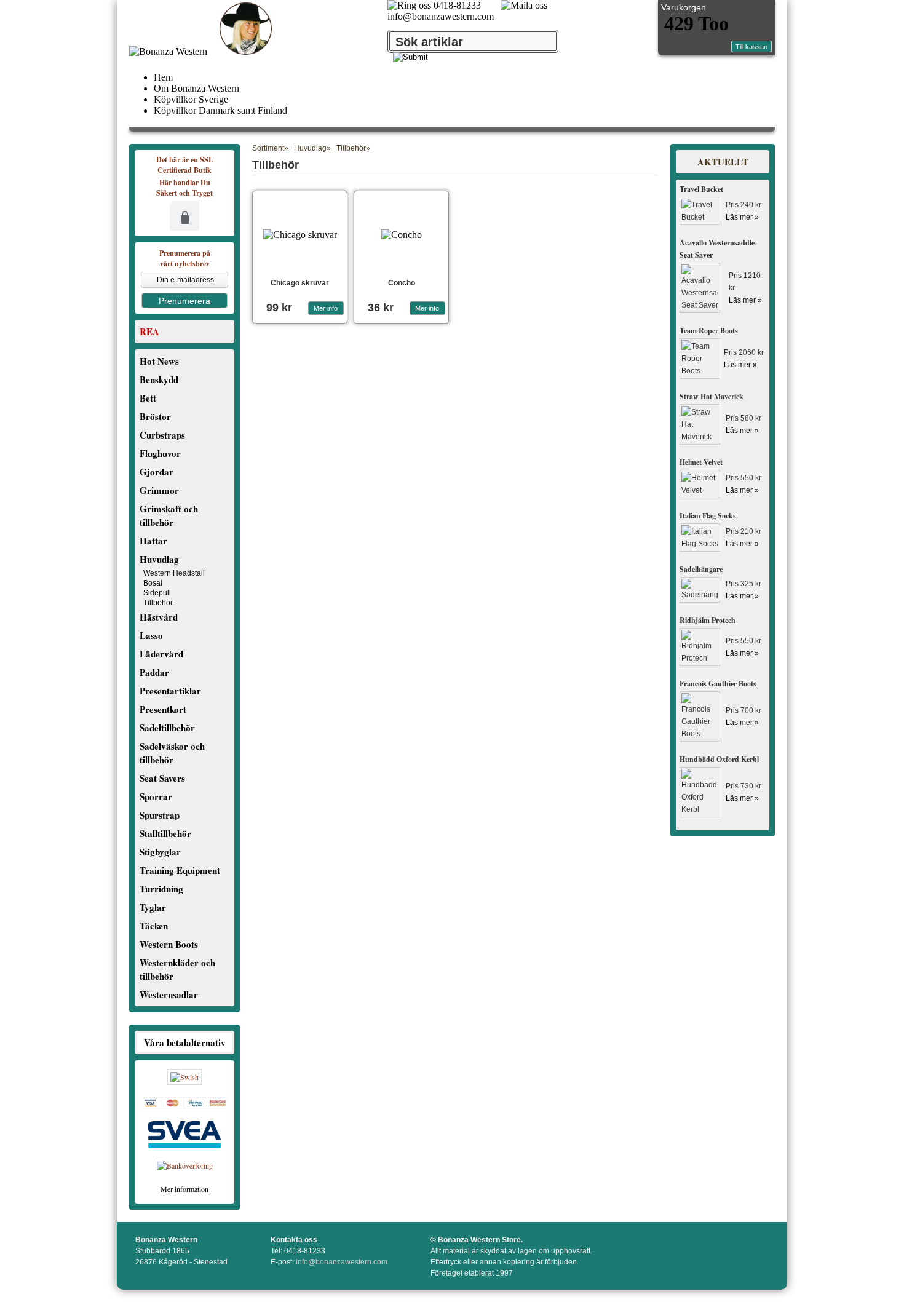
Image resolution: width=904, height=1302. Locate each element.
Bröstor (155, 416)
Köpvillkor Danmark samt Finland (220, 110)
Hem (163, 77)
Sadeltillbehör (167, 727)
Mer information (184, 1189)
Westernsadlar (169, 994)
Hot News (159, 361)
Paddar (154, 672)
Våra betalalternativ (185, 1042)
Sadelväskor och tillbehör (172, 752)
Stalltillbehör (165, 833)
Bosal (152, 583)
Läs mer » (742, 217)
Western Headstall (174, 573)
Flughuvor (160, 453)
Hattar (153, 540)
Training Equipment (180, 870)
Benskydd (159, 379)
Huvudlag (159, 559)
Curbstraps (162, 435)
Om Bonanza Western (196, 88)
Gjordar (156, 471)
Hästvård (159, 617)
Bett (148, 398)
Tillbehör (158, 602)
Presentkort (163, 709)
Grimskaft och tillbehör (169, 515)
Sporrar (156, 796)
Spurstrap (160, 815)
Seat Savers (162, 778)
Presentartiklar (170, 690)
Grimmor (159, 490)
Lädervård (161, 654)
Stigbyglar (160, 852)
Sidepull (157, 593)
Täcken (154, 925)
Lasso (151, 635)
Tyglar (153, 907)
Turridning (161, 888)
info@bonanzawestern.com (440, 16)
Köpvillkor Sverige (191, 99)
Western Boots (169, 944)
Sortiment (268, 148)
